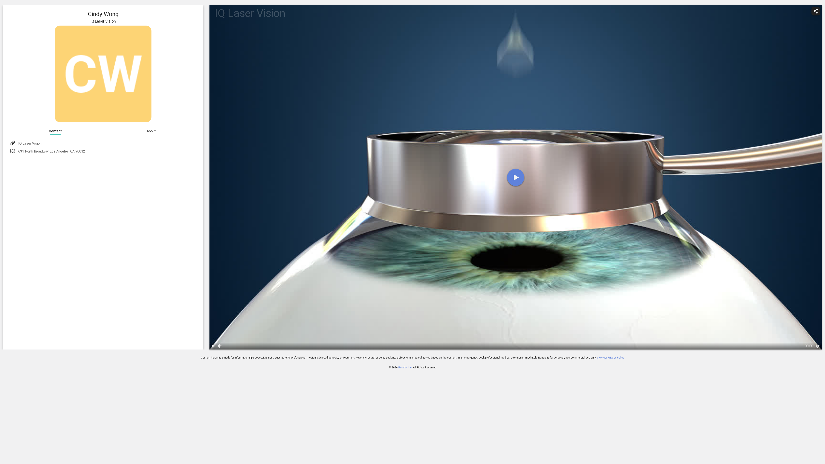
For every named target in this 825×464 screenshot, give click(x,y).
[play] (515, 177)
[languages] (818, 346)
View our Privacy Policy (610, 357)
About (151, 131)
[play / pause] (212, 346)
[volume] (219, 346)
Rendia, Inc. (405, 367)
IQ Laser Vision (29, 143)
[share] (815, 11)
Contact (55, 131)
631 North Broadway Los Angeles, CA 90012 (51, 151)
